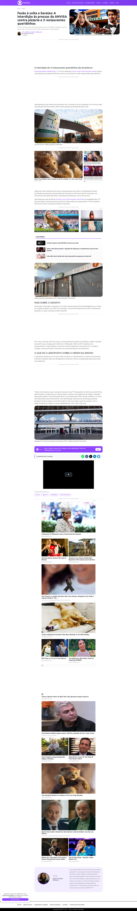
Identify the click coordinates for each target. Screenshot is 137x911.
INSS (117, 3)
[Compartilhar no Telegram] (98, 456)
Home (68, 3)
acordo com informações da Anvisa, (70, 199)
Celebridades (90, 3)
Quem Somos (27, 904)
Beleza (112, 3)
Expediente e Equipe (41, 904)
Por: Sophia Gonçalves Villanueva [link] (32, 32)
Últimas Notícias (78, 3)
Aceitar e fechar (15, 899)
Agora (98, 3)
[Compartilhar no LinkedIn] (94, 456)
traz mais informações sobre (84, 71)
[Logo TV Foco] (23, 2)
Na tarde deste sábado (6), (45, 71)
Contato (65, 904)
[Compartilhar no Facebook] (86, 456)
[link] (43, 878)
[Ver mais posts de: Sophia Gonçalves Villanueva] (19, 34)
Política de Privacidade (77, 904)
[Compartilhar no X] (90, 456)
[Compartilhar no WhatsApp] (82, 456)
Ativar (98, 449)
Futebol (105, 3)
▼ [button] (113, 35)
